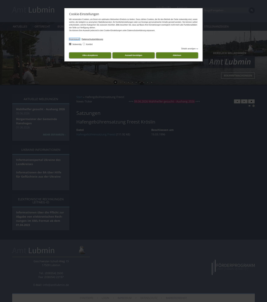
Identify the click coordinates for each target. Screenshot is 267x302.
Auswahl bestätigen (133, 55)
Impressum (74, 39)
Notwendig (77, 44)
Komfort (89, 44)
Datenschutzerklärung (92, 39)
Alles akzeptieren (90, 55)
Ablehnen (177, 55)
